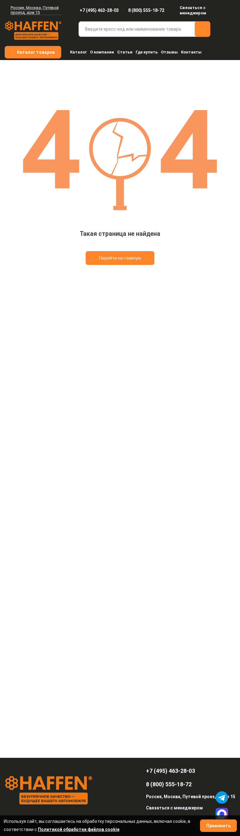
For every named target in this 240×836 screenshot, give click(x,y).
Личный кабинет (231, 10)
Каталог (78, 52)
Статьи (124, 52)
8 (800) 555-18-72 (146, 10)
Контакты (191, 52)
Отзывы (169, 52)
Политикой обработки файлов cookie (78, 829)
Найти (202, 29)
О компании (102, 52)
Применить (218, 825)
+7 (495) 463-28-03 (99, 10)
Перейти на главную (120, 258)
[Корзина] (231, 29)
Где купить (147, 52)
